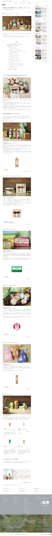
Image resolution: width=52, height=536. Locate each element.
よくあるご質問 (22, 490)
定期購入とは (37, 488)
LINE (26, 482)
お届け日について (7, 490)
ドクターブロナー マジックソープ (12, 47)
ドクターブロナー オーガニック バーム (12, 56)
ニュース (14, 500)
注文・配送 (25, 501)
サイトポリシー (5, 534)
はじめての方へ (7, 488)
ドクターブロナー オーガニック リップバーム (13, 59)
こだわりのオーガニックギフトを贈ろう (12, 69)
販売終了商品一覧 (26, 508)
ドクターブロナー (16, 13)
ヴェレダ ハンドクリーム (11, 62)
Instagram (29, 482)
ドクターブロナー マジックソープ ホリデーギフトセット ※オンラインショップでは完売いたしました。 (18, 52)
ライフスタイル (7, 13)
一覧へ (45, 60)
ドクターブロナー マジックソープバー (14, 55)
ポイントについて (22, 488)
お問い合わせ (37, 490)
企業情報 (24, 534)
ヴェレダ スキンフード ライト (13, 67)
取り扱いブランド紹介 (16, 501)
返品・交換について (27, 503)
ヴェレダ (12, 13)
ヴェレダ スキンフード (12, 66)
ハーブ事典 (14, 503)
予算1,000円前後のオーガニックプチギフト (12, 45)
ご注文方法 (25, 500)
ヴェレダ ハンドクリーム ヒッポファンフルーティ (15, 63)
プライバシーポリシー (10, 534)
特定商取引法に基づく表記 (18, 534)
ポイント (25, 504)
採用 (26, 534)
